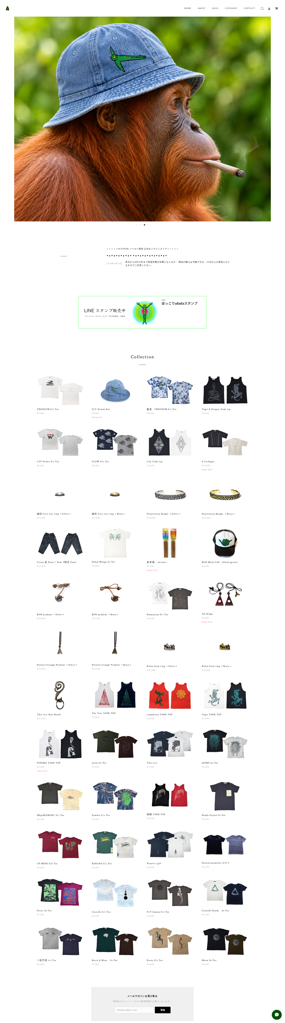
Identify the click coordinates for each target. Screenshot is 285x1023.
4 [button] (148, 190)
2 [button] (140, 190)
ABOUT (202, 8)
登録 (162, 975)
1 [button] (136, 190)
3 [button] (144, 190)
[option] (142, 102)
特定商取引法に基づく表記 (85, 1003)
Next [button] (266, 101)
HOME (187, 8)
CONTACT (249, 8)
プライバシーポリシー (61, 1003)
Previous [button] (19, 101)
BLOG (215, 8)
